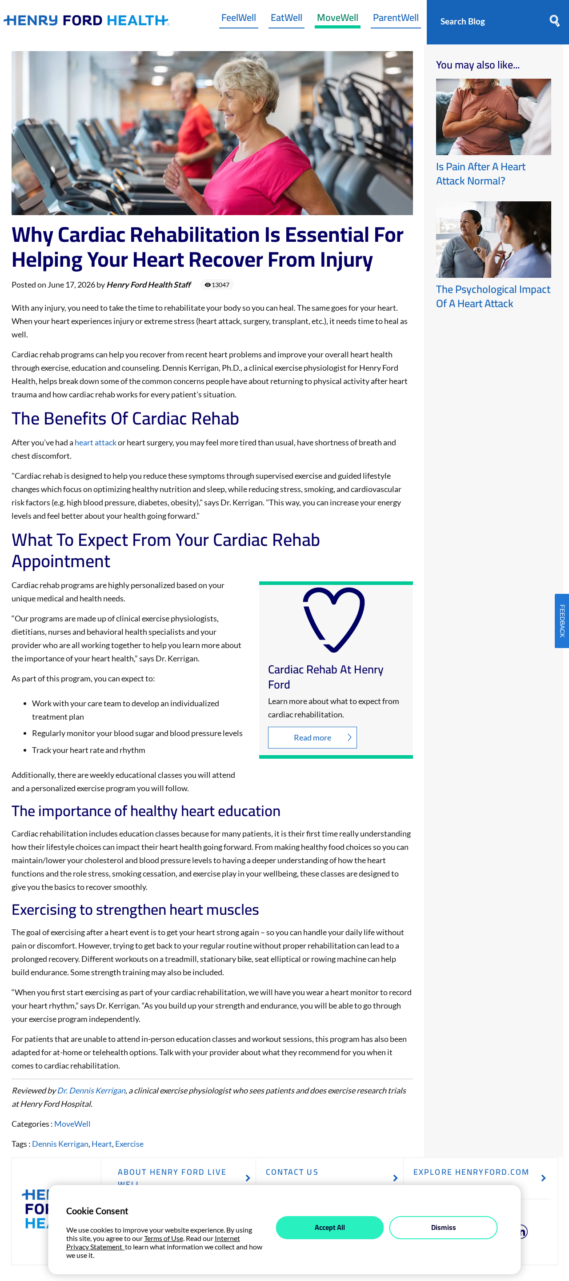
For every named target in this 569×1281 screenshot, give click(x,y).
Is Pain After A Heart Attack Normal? (480, 173)
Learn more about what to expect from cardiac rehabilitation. (333, 707)
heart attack (95, 442)
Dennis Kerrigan (60, 1144)
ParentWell (396, 19)
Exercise (129, 1144)
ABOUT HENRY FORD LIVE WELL (172, 1178)
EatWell (286, 19)
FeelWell (238, 19)
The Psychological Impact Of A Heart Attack (493, 296)
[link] (86, 22)
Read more (312, 737)
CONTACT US (292, 1172)
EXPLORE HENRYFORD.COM (471, 1172)
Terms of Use (163, 1238)
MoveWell (337, 19)
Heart (102, 1144)
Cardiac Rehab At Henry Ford (326, 677)
